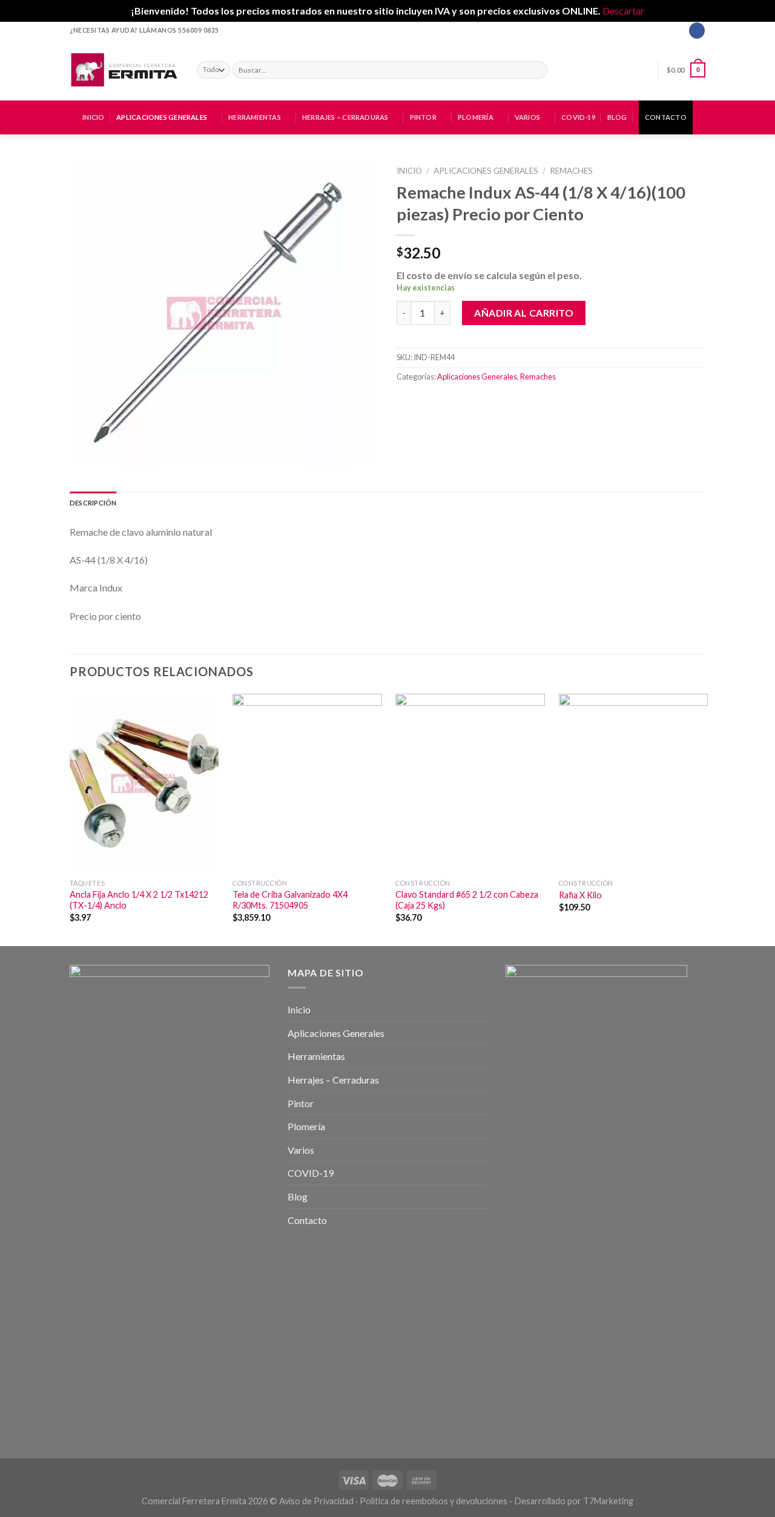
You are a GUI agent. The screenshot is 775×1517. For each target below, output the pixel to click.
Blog (617, 117)
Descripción (93, 503)
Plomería (475, 117)
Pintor (423, 117)
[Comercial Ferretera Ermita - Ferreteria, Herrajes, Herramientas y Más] (124, 69)
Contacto (666, 117)
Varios (527, 117)
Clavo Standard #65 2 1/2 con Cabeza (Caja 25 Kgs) (466, 900)
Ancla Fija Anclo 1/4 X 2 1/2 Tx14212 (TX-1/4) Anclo (139, 900)
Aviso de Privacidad (316, 1501)
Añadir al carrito (523, 312)
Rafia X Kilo (580, 895)
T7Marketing (608, 1501)
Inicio (93, 117)
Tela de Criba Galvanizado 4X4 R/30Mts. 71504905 (290, 900)
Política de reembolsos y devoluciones (433, 1501)
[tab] (93, 503)
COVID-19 (578, 117)
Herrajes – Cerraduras (345, 117)
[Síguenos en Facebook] (696, 30)
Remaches (571, 171)
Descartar (623, 10)
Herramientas (254, 117)
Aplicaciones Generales (161, 117)
